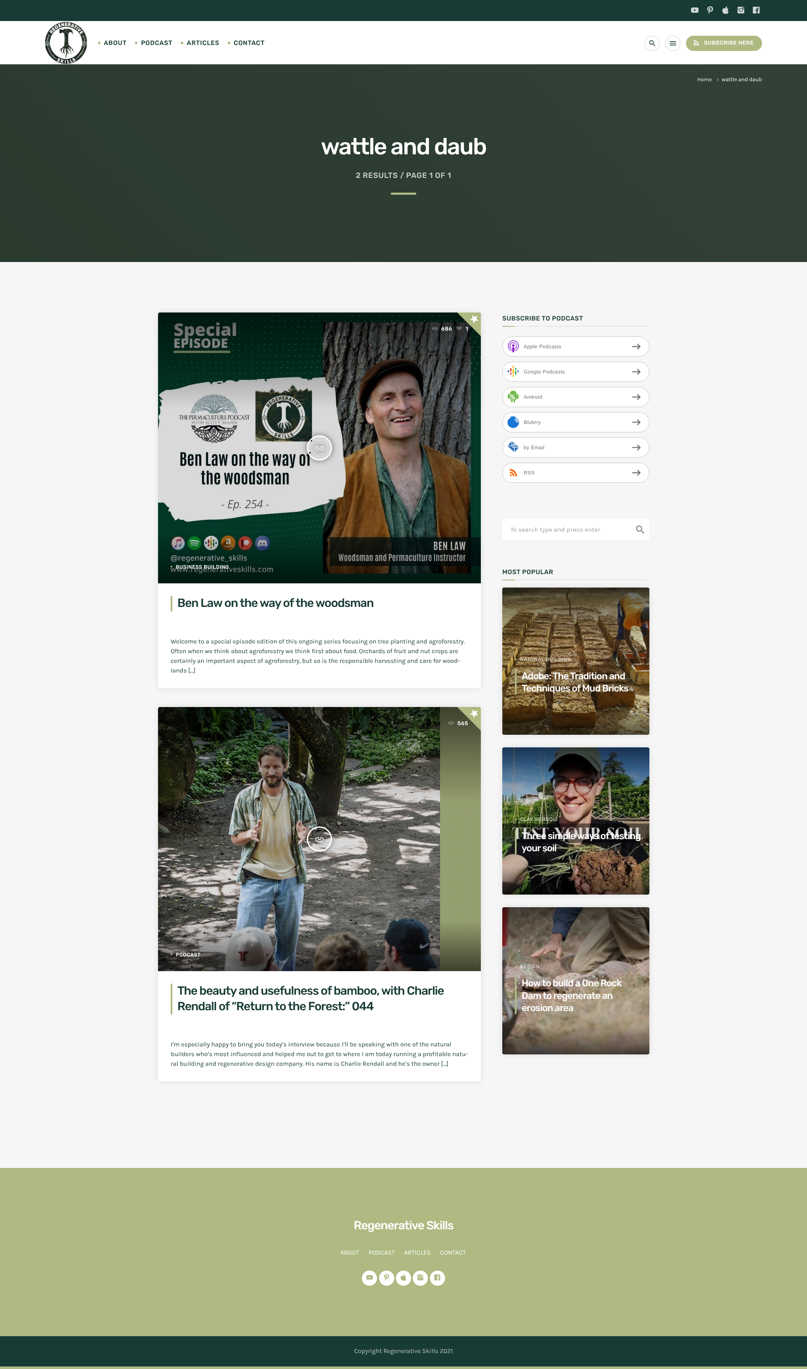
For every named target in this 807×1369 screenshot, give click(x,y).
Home (704, 80)
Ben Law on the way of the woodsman (275, 603)
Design (530, 966)
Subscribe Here (723, 43)
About (115, 43)
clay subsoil (539, 819)
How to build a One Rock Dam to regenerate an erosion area (571, 995)
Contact (249, 43)
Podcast (156, 43)
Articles (203, 43)
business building (202, 567)
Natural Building (545, 659)
